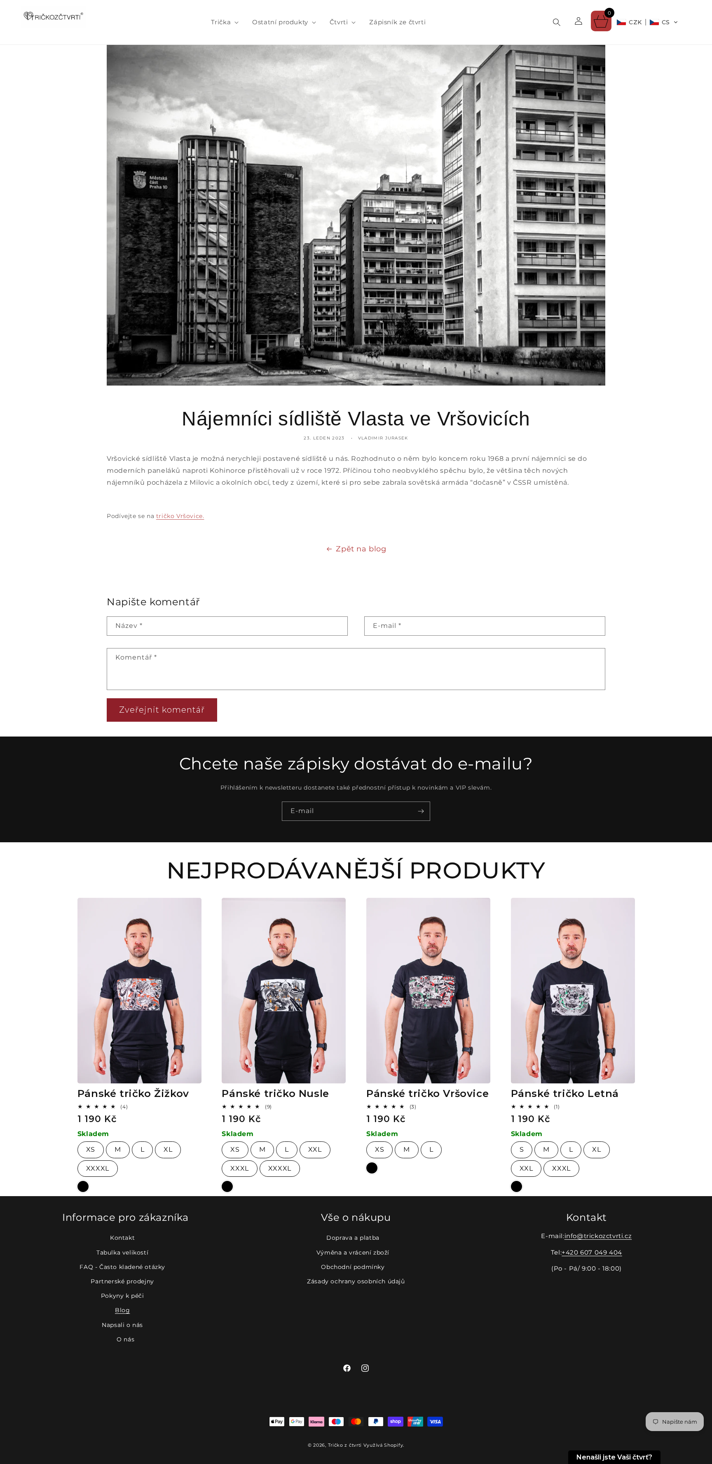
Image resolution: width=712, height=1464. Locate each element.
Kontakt (122, 1237)
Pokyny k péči (122, 1295)
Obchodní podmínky (352, 1267)
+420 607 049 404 (592, 1252)
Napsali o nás (122, 1325)
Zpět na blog (361, 548)
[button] (221, 22)
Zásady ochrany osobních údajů (356, 1281)
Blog (122, 1310)
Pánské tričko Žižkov (133, 1093)
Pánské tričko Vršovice (427, 1093)
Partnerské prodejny (122, 1281)
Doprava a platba (352, 1237)
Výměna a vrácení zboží (352, 1252)
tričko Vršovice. (180, 516)
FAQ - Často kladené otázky (122, 1267)
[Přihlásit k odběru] (421, 811)
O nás (125, 1339)
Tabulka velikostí (122, 1252)
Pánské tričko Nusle (275, 1093)
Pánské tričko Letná (565, 1093)
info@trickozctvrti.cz (598, 1236)
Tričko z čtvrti (345, 1445)
